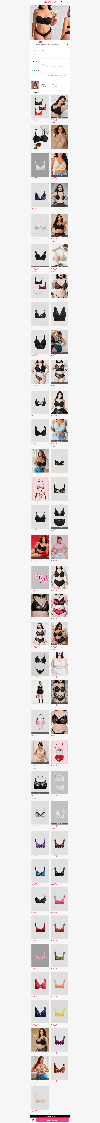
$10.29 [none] (52, 1081)
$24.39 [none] (33, 119)
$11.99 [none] (52, 530)
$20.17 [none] (33, 560)
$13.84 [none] (52, 618)
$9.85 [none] (32, 415)
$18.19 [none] (52, 119)
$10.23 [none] (33, 1024)
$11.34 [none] (52, 735)
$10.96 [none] (33, 238)
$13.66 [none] (52, 825)
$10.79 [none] (33, 178)
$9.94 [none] (52, 474)
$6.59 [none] (32, 208)
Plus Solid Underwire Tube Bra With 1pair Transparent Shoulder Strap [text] (45, 44)
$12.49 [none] (52, 765)
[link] (61, 2)
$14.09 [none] (33, 150)
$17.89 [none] (33, 1081)
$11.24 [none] (52, 385)
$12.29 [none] (33, 355)
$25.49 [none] (33, 299)
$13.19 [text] (34, 42)
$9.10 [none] (52, 208)
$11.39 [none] (52, 355)
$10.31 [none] (33, 618)
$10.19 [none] (33, 884)
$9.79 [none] (32, 327)
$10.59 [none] (52, 443)
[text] (50, 22)
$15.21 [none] (33, 385)
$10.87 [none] (33, 268)
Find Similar (52, 1120)
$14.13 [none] (33, 765)
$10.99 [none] (33, 968)
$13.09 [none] (52, 590)
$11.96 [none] (52, 502)
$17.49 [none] (33, 474)
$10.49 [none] (52, 912)
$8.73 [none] (32, 735)
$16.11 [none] (52, 150)
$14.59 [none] (33, 825)
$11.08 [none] (33, 996)
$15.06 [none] (33, 646)
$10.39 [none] (52, 178)
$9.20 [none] (32, 795)
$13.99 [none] (33, 502)
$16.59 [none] (52, 268)
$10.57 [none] (33, 677)
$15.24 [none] (52, 646)
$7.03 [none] (32, 530)
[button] (32, 2)
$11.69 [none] (52, 299)
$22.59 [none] (52, 795)
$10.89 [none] (52, 884)
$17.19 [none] (52, 238)
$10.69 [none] (52, 856)
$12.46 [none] (52, 677)
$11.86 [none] (33, 705)
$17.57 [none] (52, 705)
